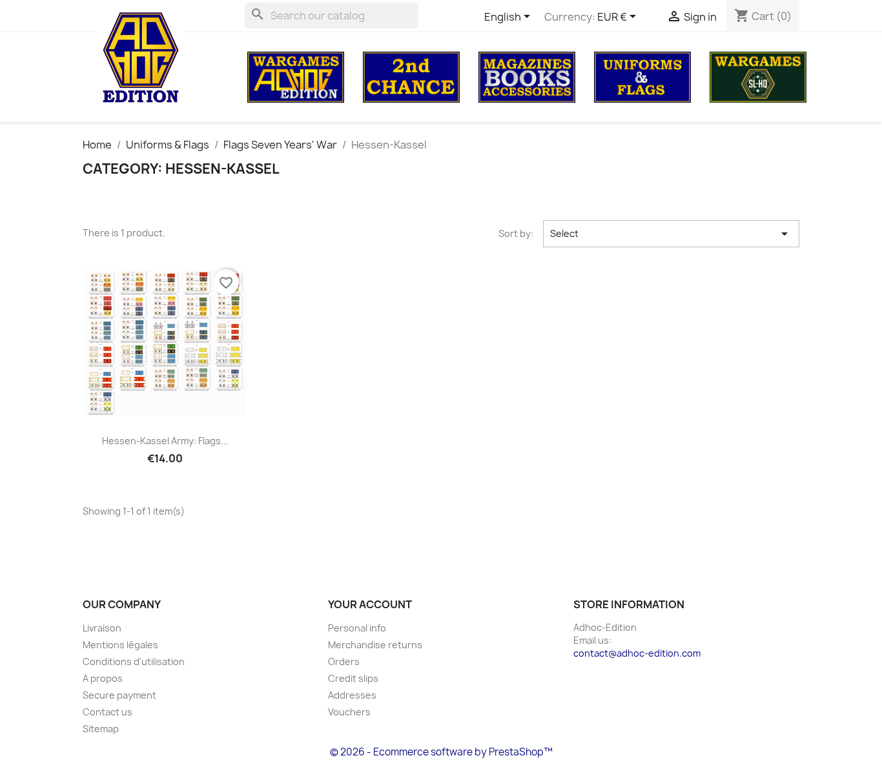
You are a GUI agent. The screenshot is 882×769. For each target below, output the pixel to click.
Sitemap (101, 729)
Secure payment (119, 695)
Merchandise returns (375, 645)
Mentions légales (120, 645)
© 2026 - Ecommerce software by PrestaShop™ (441, 752)
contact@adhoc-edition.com (637, 653)
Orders (344, 661)
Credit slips (353, 678)
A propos (103, 678)
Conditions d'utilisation (134, 661)
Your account (370, 604)
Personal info (357, 628)
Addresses (352, 695)
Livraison (102, 628)
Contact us (107, 712)
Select (671, 233)
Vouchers (349, 712)
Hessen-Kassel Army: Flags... (165, 441)
